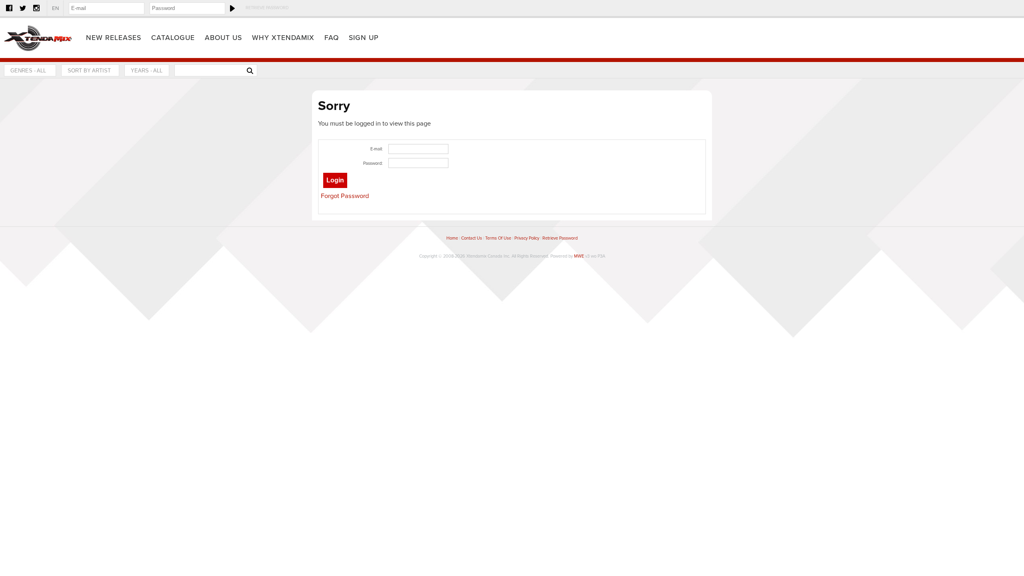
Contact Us (471, 238)
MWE (579, 256)
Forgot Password (345, 196)
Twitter (23, 8)
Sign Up (364, 38)
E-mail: (376, 149)
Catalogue (173, 38)
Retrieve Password (267, 7)
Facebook (9, 8)
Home (38, 38)
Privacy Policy (526, 238)
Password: (373, 163)
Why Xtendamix (283, 38)
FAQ (331, 38)
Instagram (36, 8)
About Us (223, 38)
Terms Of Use (498, 238)
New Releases (113, 38)
